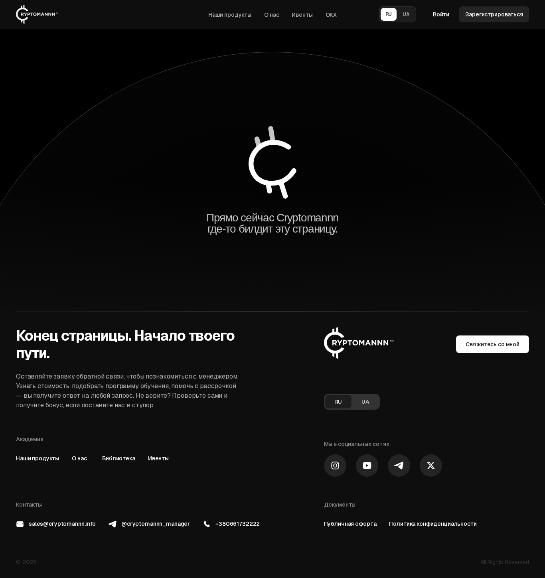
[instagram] (335, 465)
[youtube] (367, 465)
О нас (271, 14)
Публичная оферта (350, 523)
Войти (441, 14)
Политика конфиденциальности (432, 523)
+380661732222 (237, 523)
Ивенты (302, 14)
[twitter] (431, 465)
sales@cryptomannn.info (62, 523)
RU (388, 14)
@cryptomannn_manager (155, 523)
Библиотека (118, 458)
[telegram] (399, 465)
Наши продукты (229, 14)
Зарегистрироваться (494, 14)
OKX (331, 14)
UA (406, 14)
